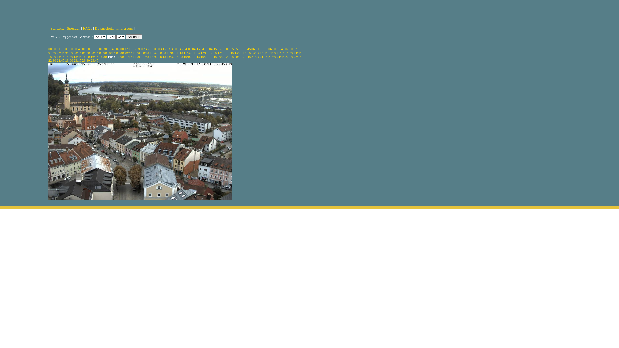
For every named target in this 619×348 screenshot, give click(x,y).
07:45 (61, 53)
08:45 (94, 53)
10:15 (145, 53)
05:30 (238, 49)
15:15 (61, 56)
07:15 (298, 49)
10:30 (154, 53)
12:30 (221, 53)
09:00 (103, 53)
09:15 (111, 53)
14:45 (298, 53)
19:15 (196, 56)
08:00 (69, 53)
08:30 (86, 53)
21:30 (272, 56)
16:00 (86, 56)
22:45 (61, 60)
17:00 (120, 56)
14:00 (272, 53)
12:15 (213, 53)
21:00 (255, 56)
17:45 (145, 56)
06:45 (281, 49)
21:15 (264, 56)
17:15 (128, 56)
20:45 (247, 56)
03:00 (154, 49)
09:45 (128, 53)
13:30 (255, 53)
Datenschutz (104, 28)
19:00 (188, 56)
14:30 (289, 53)
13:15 (247, 53)
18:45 (179, 56)
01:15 (94, 49)
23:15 (77, 60)
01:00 (86, 49)
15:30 (69, 56)
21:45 (281, 56)
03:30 (171, 49)
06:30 (272, 49)
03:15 (162, 49)
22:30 (52, 60)
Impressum (124, 28)
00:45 (77, 49)
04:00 (188, 49)
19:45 (213, 56)
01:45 (111, 49)
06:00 (255, 49)
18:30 (171, 56)
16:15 (94, 56)
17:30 (137, 56)
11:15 (179, 53)
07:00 (289, 49)
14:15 (281, 53)
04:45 (213, 49)
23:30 (86, 60)
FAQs (87, 28)
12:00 (204, 53)
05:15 (230, 49)
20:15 (230, 56)
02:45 (145, 49)
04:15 (196, 49)
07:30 (52, 53)
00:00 (52, 49)
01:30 (103, 49)
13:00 (238, 53)
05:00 (221, 49)
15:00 (52, 56)
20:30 (238, 56)
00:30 (69, 49)
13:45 (264, 53)
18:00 (154, 56)
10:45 (162, 53)
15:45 (77, 56)
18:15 (162, 56)
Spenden (73, 28)
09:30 (120, 53)
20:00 (221, 56)
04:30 (204, 49)
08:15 (77, 53)
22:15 (298, 56)
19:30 (204, 56)
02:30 (137, 49)
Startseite (57, 28)
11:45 (196, 53)
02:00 (120, 49)
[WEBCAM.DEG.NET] (309, 11)
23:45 (94, 60)
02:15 (128, 49)
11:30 (188, 53)
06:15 (264, 49)
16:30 (103, 56)
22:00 (289, 56)
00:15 (61, 49)
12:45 (230, 53)
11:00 (171, 53)
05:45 (247, 49)
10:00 (137, 53)
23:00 (69, 60)
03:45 (179, 49)
